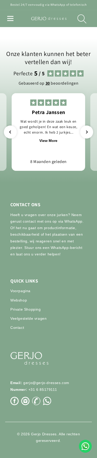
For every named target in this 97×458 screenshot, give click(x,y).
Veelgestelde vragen (28, 318)
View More (48, 141)
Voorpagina (20, 291)
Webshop (18, 300)
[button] (10, 18)
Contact (17, 327)
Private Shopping (25, 309)
